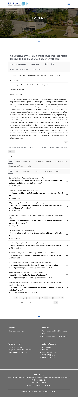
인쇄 (66, 143)
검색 (56, 302)
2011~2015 (37, 171)
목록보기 (11, 151)
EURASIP (45, 350)
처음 (16, 298)
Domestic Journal (61, 161)
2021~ (17, 171)
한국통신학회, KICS (48, 358)
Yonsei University (15, 347)
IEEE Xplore (46, 347)
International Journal (22, 161)
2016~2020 (26, 171)
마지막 (61, 298)
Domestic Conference (16, 166)
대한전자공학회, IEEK (49, 352)
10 (53, 298)
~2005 (57, 171)
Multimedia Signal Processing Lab (54, 336)
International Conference (42, 161)
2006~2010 (48, 171)
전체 (10, 161)
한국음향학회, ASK (48, 355)
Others (30, 166)
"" (35, 181)
